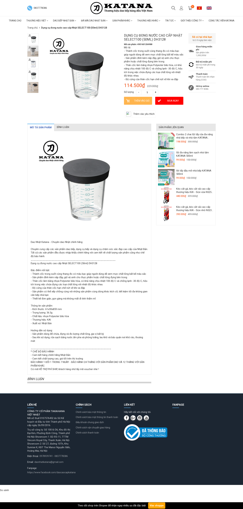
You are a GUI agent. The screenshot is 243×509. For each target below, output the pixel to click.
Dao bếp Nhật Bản (64, 20)
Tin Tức (169, 20)
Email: (30, 462)
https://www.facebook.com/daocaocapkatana (51, 472)
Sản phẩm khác (121, 20)
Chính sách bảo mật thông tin (91, 412)
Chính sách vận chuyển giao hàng (93, 427)
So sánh (4, 490)
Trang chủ (15, 20)
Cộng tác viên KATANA (221, 20)
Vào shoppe (157, 505)
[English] (210, 8)
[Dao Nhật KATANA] (121, 7)
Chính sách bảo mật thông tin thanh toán (97, 417)
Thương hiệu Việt (36, 20)
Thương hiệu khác (148, 20)
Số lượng (129, 92)
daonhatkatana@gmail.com (48, 462)
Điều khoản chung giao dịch (90, 422)
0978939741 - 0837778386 (54, 456)
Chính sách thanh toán (87, 432)
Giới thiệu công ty (191, 20)
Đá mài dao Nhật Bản (93, 20)
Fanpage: (32, 468)
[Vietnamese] (200, 8)
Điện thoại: (33, 456)
